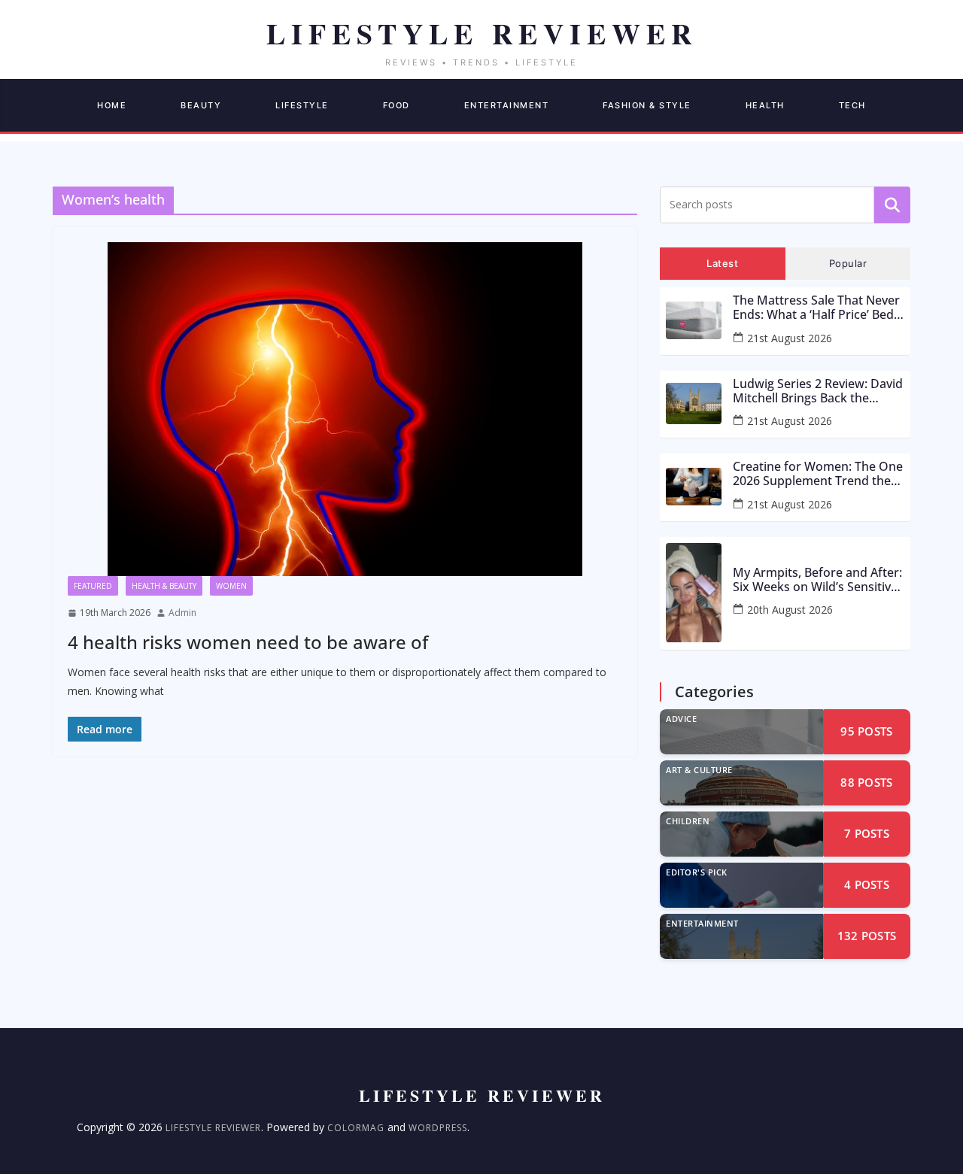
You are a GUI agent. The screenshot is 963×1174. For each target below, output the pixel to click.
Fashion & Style (647, 105)
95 (866, 731)
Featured (93, 586)
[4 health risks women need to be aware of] (345, 409)
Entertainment (506, 105)
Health (765, 105)
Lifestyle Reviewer (213, 1127)
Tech (852, 105)
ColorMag (355, 1127)
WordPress (438, 1127)
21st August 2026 (789, 338)
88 (866, 782)
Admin (182, 612)
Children (687, 821)
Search (892, 204)
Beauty (201, 105)
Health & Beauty (164, 586)
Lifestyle (302, 105)
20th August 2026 (790, 609)
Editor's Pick (697, 872)
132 (867, 935)
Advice (681, 718)
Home (111, 105)
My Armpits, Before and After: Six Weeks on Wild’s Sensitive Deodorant (817, 580)
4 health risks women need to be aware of (248, 641)
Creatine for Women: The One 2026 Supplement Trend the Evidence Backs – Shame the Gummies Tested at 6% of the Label (818, 474)
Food (396, 105)
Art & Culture (699, 769)
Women (231, 586)
